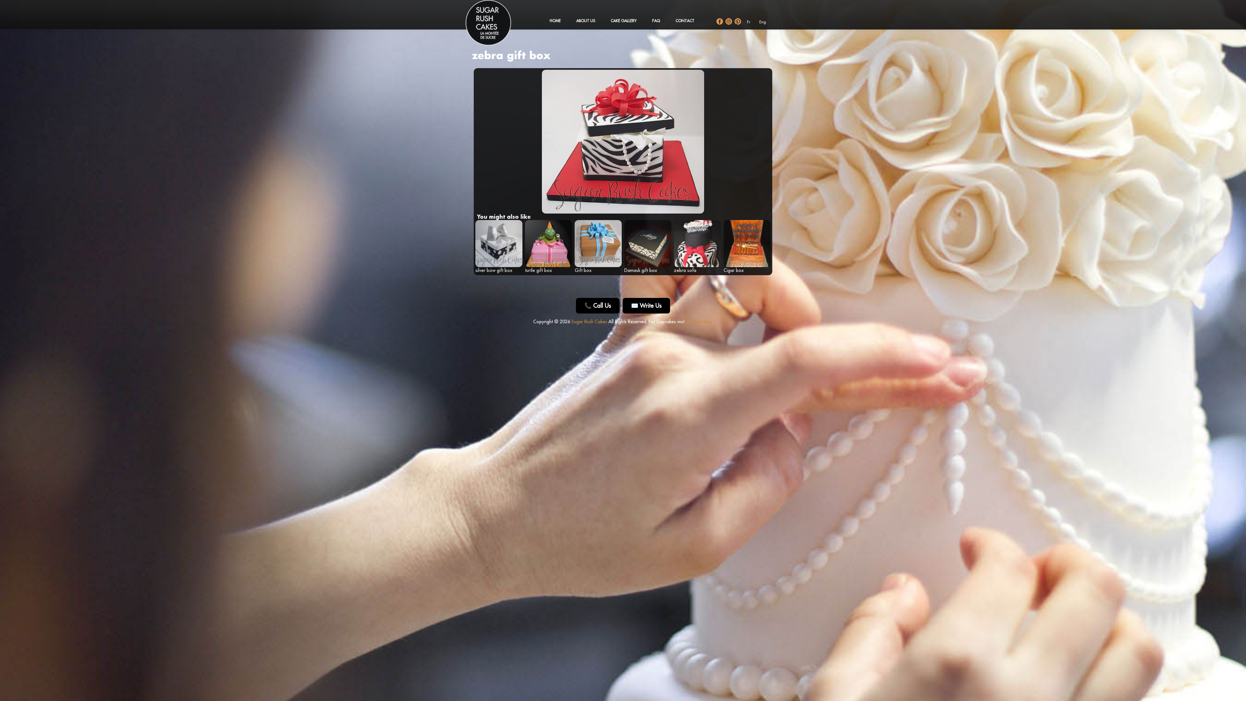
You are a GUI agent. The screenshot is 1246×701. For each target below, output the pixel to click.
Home (555, 20)
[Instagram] (729, 21)
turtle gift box (538, 270)
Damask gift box (640, 270)
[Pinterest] (738, 21)
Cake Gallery (624, 20)
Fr (748, 21)
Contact (685, 20)
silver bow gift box (493, 270)
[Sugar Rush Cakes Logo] (495, 26)
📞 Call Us (597, 305)
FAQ (656, 20)
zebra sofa (685, 270)
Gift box (583, 270)
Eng (762, 21)
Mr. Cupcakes (699, 322)
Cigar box (734, 270)
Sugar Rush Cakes (589, 322)
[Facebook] (719, 21)
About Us (585, 20)
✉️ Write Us (646, 305)
